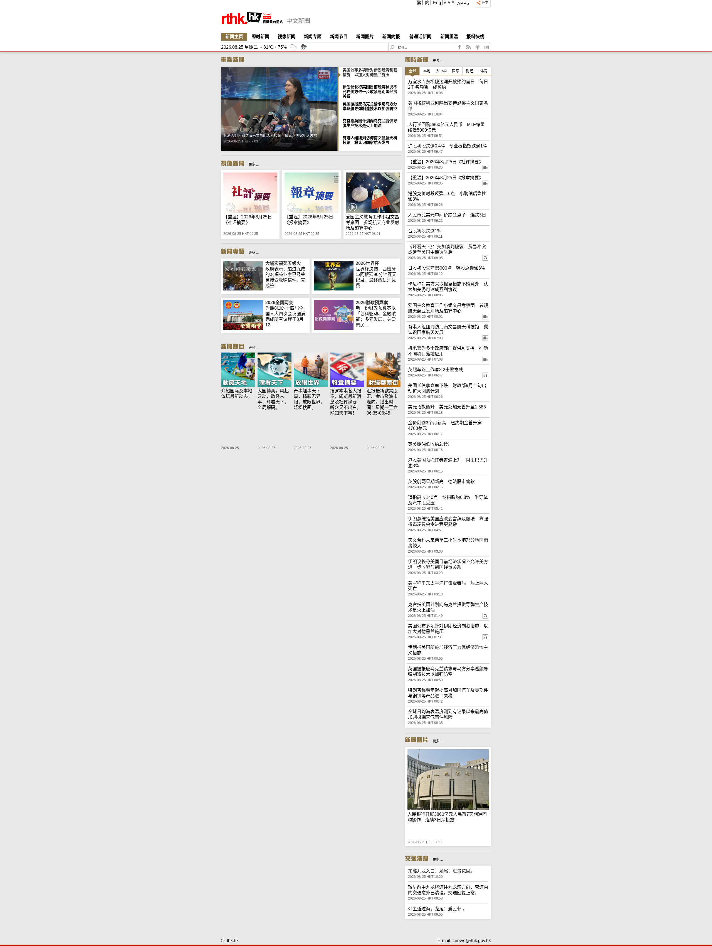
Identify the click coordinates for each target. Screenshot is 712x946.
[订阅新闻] (486, 47)
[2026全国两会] (243, 328)
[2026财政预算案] (333, 328)
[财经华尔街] (384, 370)
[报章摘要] (347, 370)
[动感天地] (238, 370)
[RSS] (468, 47)
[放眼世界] (311, 370)
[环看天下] (275, 370)
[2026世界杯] (333, 289)
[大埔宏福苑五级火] (243, 289)
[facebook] (459, 47)
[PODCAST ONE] (477, 47)
